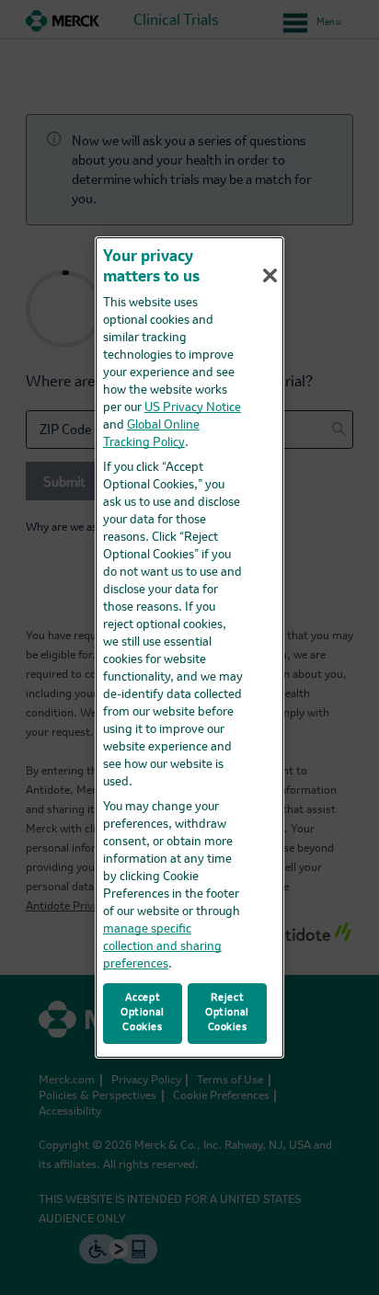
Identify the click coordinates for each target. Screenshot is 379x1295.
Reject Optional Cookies (227, 1012)
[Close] (269, 275)
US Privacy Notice (192, 408)
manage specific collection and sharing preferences (162, 946)
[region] (189, 647)
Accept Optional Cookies (143, 1012)
